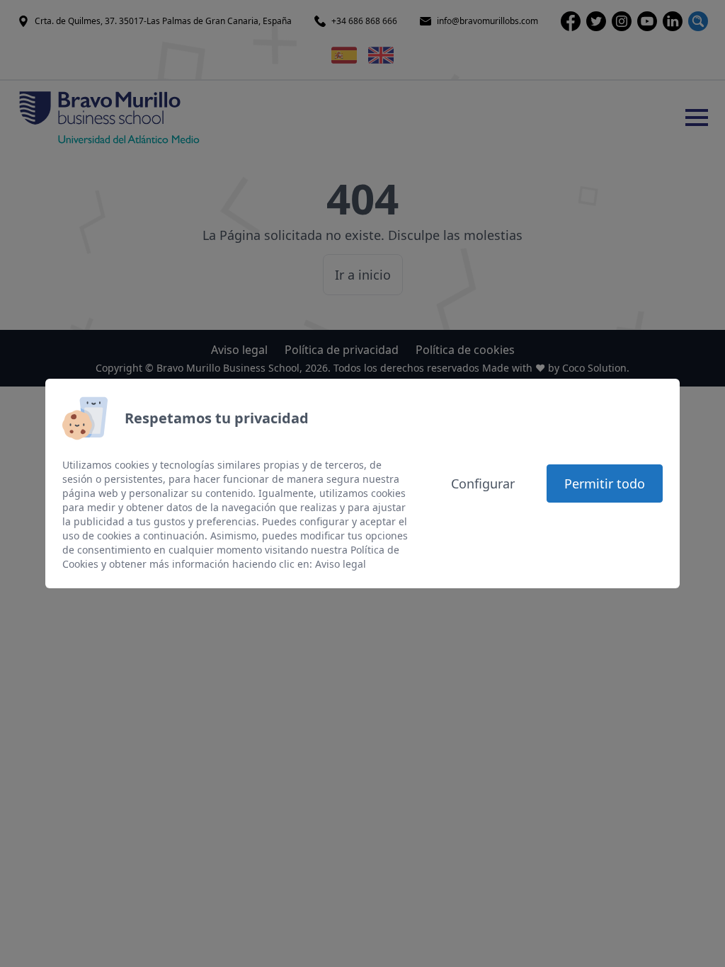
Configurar (483, 483)
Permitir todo (604, 483)
